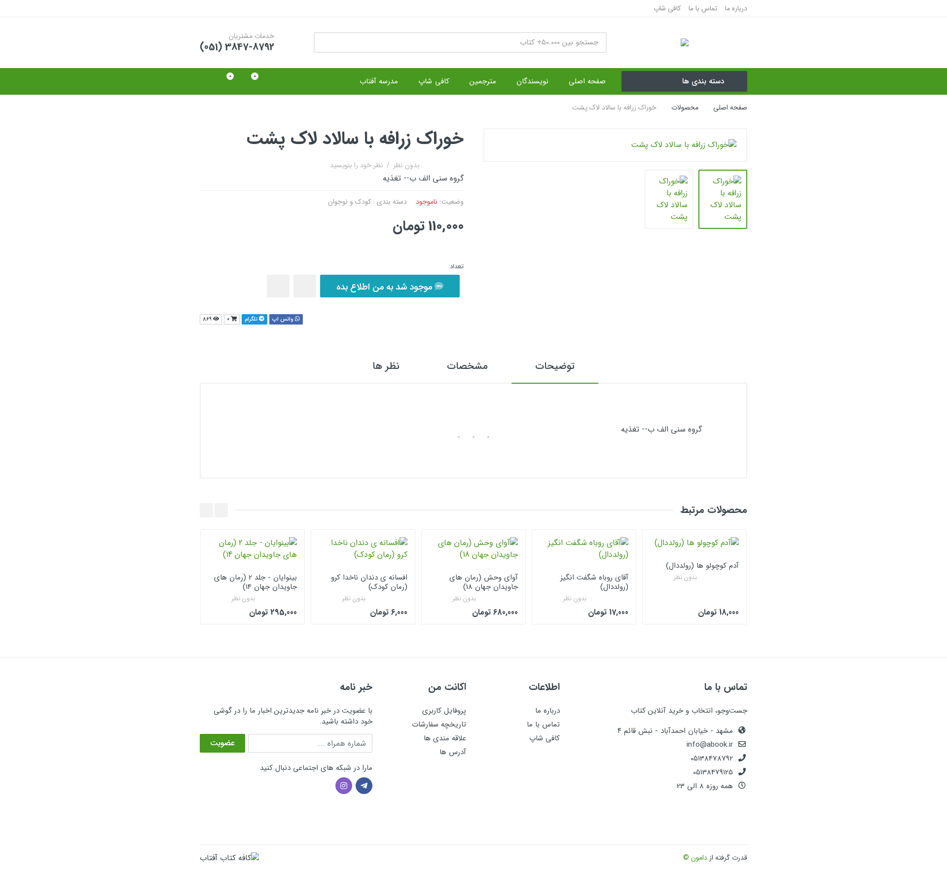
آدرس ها (452, 752)
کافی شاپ (667, 8)
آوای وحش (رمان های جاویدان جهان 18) (483, 582)
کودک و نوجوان (349, 201)
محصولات (684, 107)
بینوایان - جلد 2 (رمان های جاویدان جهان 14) (255, 582)
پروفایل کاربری (444, 711)
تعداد (457, 267)
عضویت (222, 743)
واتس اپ (283, 319)
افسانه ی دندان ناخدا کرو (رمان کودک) (369, 582)
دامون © (695, 857)
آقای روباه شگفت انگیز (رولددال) (594, 582)
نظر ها (386, 366)
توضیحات (555, 366)
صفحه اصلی (730, 107)
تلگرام (252, 319)
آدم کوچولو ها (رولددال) (702, 566)
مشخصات (467, 366)
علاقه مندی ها (445, 738)
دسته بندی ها (703, 81)
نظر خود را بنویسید (356, 165)
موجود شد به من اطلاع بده (385, 287)
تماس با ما (703, 8)
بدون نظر (406, 165)
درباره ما (736, 8)
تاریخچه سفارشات (439, 724)
